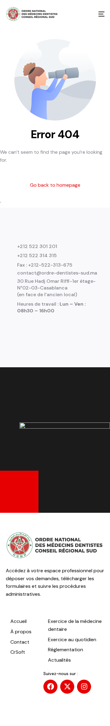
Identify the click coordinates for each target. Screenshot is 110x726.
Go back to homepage (55, 185)
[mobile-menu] (97, 14)
